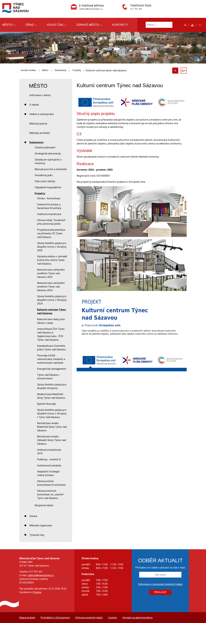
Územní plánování (45, 147)
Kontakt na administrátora (137, 617)
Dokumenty (60, 70)
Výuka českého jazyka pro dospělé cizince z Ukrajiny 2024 (52, 300)
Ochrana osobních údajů (89, 617)
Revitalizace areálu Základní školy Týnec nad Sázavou (51, 440)
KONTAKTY (120, 24)
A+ (184, 70)
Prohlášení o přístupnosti (55, 617)
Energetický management (51, 368)
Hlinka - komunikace (48, 198)
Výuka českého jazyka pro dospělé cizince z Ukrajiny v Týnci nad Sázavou (52, 413)
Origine (37, 592)
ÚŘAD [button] (29, 24)
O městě (34, 104)
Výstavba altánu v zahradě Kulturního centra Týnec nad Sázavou (52, 260)
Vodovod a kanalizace (49, 214)
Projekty (77, 70)
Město (45, 70)
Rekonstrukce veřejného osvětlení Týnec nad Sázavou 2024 (51, 286)
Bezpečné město (44, 505)
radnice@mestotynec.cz (41, 575)
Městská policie (38, 123)
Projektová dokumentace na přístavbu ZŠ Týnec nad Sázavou (51, 233)
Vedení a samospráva (41, 114)
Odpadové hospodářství (48, 187)
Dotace (33, 516)
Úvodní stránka (28, 70)
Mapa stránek (27, 617)
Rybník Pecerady (46, 403)
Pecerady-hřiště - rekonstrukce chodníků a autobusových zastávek (51, 359)
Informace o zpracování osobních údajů (160, 584)
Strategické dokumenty (48, 153)
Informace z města (39, 95)
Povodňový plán (43, 175)
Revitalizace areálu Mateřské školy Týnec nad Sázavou (52, 426)
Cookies (112, 617)
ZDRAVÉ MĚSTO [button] (87, 24)
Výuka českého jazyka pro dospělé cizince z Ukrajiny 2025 (52, 246)
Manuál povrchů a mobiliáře (51, 169)
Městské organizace (40, 525)
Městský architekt (39, 133)
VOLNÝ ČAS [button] (55, 24)
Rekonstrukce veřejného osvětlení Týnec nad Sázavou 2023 (51, 273)
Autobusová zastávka (49, 465)
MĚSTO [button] (7, 24)
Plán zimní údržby (45, 181)
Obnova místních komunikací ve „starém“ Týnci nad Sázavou (50, 494)
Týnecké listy (36, 535)
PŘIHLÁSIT (160, 592)
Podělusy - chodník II (49, 459)
